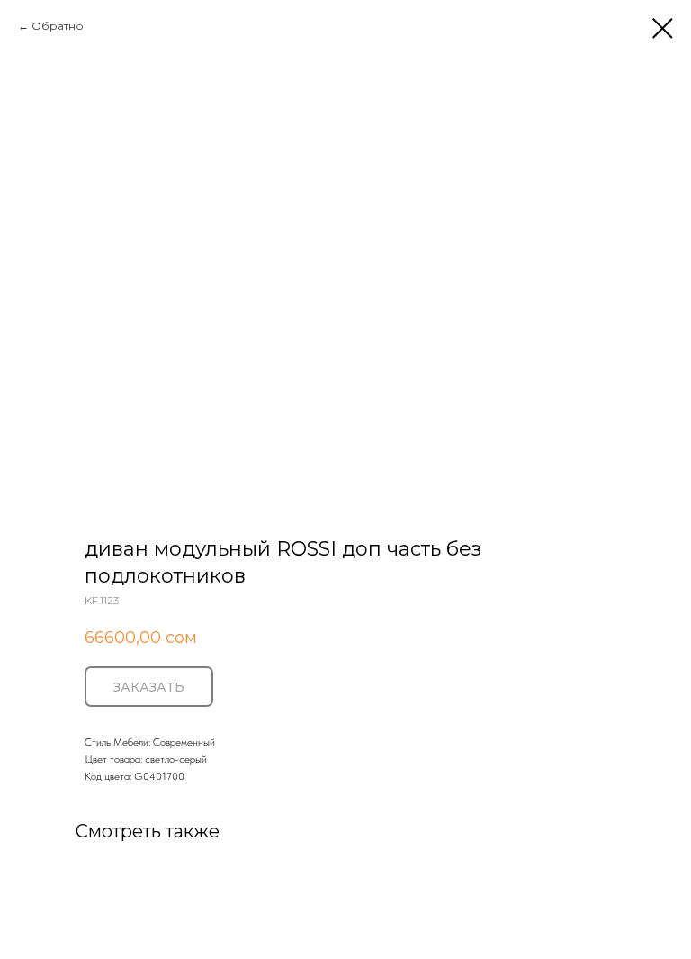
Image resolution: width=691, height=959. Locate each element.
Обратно (57, 25)
